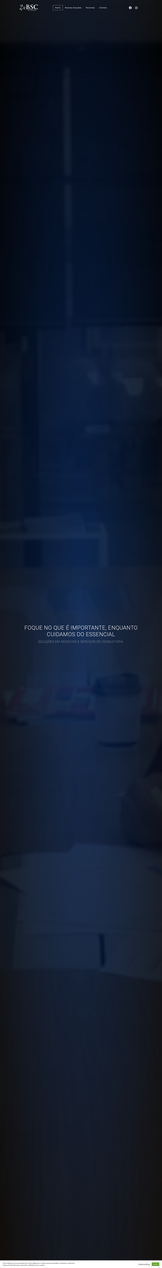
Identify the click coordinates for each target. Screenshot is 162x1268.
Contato (103, 8)
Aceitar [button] (155, 1264)
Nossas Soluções (73, 8)
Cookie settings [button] (144, 1264)
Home (58, 8)
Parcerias (90, 8)
